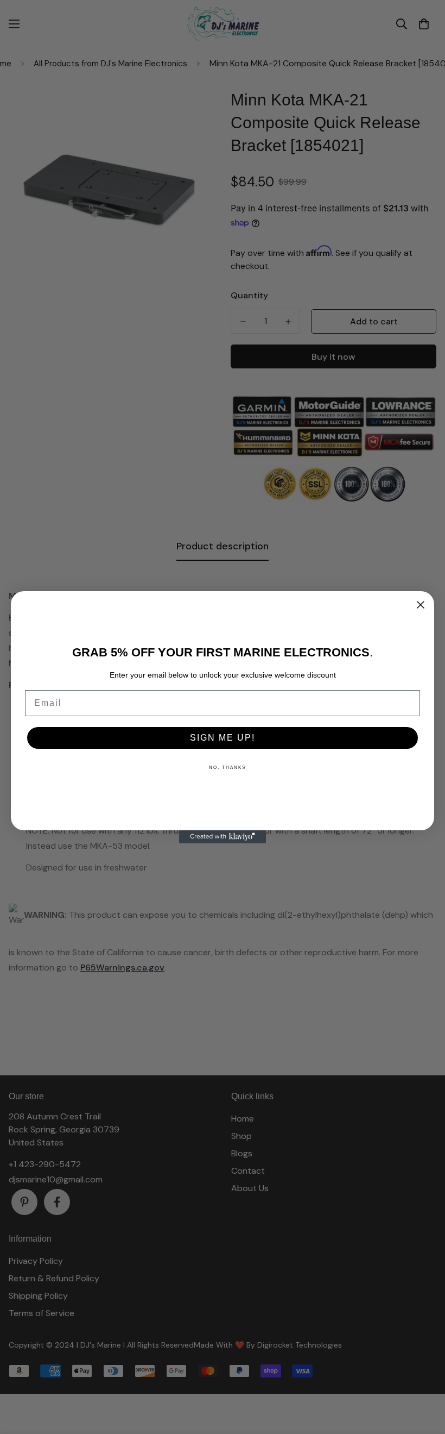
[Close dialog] (420, 605)
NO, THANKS (227, 767)
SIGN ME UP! (222, 737)
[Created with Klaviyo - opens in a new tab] (222, 836)
